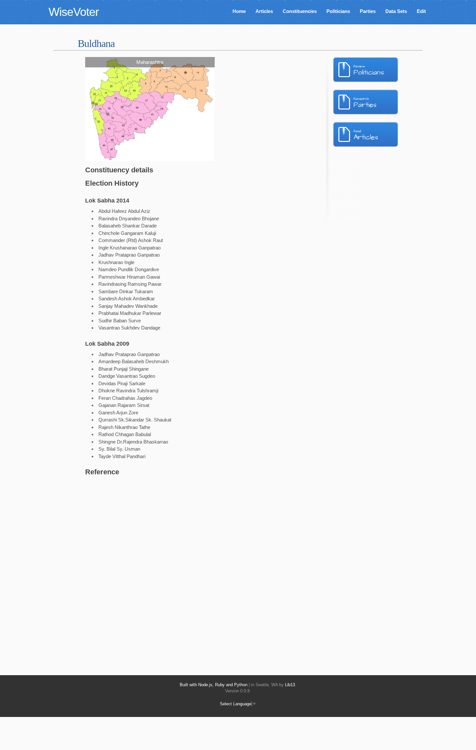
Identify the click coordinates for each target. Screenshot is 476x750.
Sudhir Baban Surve (119, 320)
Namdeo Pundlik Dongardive (128, 269)
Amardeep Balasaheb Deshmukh (133, 361)
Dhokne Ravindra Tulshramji (128, 390)
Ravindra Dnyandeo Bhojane (128, 218)
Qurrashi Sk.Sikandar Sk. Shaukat (134, 419)
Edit (421, 11)
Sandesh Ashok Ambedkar (126, 298)
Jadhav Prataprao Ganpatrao (129, 255)
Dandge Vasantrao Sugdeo (126, 376)
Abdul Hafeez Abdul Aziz (124, 211)
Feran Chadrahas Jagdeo (125, 398)
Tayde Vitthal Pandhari (121, 456)
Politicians (338, 11)
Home (239, 11)
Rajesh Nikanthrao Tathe (124, 427)
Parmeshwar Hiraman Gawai (129, 277)
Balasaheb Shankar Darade (127, 225)
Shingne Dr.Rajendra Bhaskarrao (133, 441)
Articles (264, 11)
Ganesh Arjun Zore (118, 412)
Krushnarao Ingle (116, 262)
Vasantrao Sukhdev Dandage (129, 327)
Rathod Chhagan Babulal (124, 434)
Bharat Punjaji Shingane (123, 369)
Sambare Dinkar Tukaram (125, 291)
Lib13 (290, 684)
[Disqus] (184, 568)
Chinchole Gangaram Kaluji (127, 233)
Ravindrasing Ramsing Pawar (130, 284)
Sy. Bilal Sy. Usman (119, 449)
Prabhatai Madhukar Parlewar (129, 313)
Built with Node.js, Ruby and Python (213, 684)
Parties (368, 11)
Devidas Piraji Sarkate (121, 383)
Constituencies (300, 11)
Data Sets (396, 11)
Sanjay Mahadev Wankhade (128, 306)
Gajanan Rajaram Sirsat (123, 405)
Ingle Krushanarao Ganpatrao (129, 247)
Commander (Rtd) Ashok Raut (130, 240)
